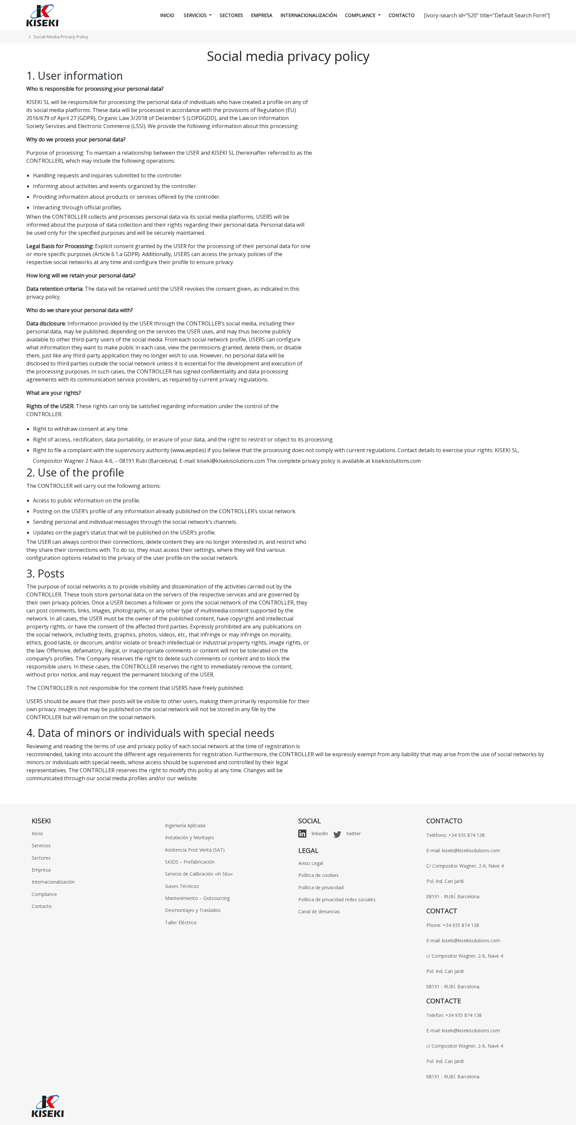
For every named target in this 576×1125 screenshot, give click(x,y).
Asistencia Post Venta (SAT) (195, 850)
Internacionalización (308, 15)
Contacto (402, 15)
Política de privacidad (321, 887)
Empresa (261, 15)
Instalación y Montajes (189, 837)
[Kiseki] (42, 15)
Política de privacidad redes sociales (337, 899)
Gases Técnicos (182, 886)
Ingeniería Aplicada (185, 825)
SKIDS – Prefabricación (190, 862)
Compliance (361, 15)
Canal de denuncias (319, 911)
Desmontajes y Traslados (193, 910)
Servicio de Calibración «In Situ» (199, 874)
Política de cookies (318, 875)
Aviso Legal (310, 863)
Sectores (231, 15)
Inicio (167, 15)
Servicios (195, 15)
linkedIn (320, 833)
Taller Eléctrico (181, 922)
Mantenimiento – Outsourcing (197, 898)
